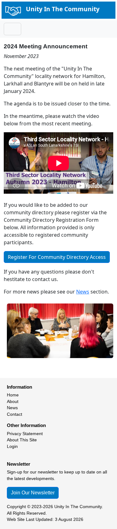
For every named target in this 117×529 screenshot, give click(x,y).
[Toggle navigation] (12, 29)
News (82, 291)
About (12, 401)
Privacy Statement (25, 433)
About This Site (22, 440)
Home (13, 395)
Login (12, 446)
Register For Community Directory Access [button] (57, 257)
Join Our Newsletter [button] (33, 492)
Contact (14, 414)
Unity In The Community (63, 9)
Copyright (16, 506)
